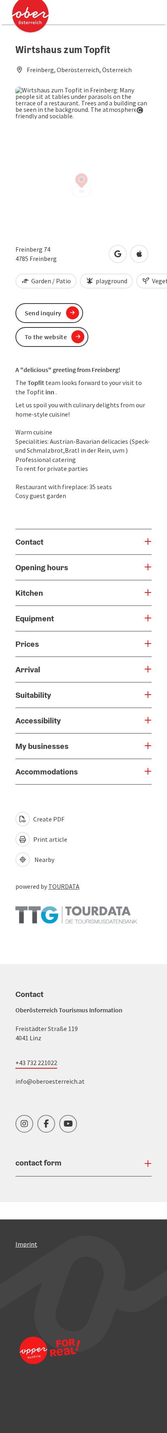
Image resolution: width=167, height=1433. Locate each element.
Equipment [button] (34, 618)
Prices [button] (27, 644)
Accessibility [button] (38, 720)
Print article (49, 839)
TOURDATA (63, 886)
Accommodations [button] (46, 771)
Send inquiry (43, 313)
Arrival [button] (27, 669)
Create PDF (48, 819)
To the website (46, 337)
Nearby (43, 860)
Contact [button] (29, 542)
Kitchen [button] (29, 593)
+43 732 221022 (36, 1063)
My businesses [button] (42, 746)
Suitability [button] (33, 695)
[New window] (76, 911)
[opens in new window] (49, 1361)
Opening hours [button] (41, 567)
